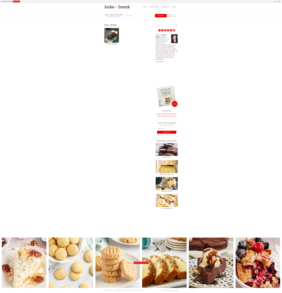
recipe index (170, 49)
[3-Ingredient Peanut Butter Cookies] (117, 263)
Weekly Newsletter (173, 16)
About (174, 6)
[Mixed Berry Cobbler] (258, 263)
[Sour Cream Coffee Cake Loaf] (164, 263)
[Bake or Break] (117, 8)
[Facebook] (162, 30)
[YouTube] (174, 30)
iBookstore (173, 116)
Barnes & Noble (166, 113)
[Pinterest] (168, 30)
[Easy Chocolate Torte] (211, 263)
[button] (172, 14)
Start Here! (16, 1)
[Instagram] (171, 30)
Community (165, 6)
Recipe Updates (172, 14)
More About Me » (160, 61)
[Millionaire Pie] (24, 263)
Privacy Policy (126, 290)
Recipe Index (154, 6)
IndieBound (165, 116)
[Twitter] (165, 30)
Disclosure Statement (137, 290)
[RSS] (159, 30)
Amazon (158, 113)
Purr (177, 290)
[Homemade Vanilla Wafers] (71, 263)
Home (145, 6)
